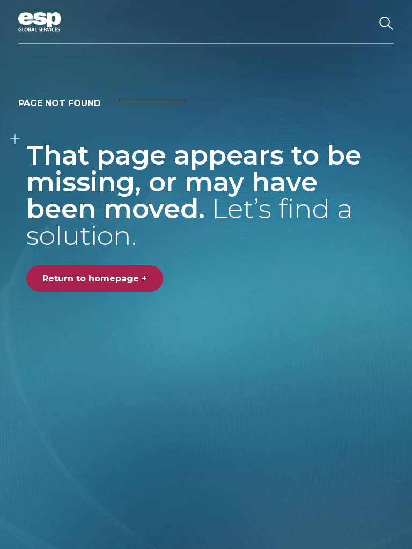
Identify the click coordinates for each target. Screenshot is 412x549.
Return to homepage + (94, 278)
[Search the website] (386, 22)
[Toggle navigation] (358, 22)
